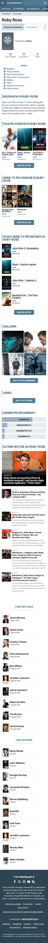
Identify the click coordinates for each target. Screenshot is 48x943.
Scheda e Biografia (13, 27)
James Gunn (16, 629)
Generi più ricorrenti (15, 85)
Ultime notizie (12, 88)
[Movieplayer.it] (14, 3)
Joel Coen (15, 823)
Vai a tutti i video (24, 400)
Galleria (10, 80)
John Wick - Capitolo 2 (24, 280)
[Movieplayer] (24, 877)
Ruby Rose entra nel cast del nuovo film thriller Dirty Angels (28, 516)
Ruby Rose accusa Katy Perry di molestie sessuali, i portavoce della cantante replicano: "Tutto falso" (24, 480)
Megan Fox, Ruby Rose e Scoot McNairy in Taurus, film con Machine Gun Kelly (26, 535)
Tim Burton (16, 714)
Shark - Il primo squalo (24, 153)
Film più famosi (13, 71)
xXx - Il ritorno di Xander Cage (9, 153)
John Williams (17, 763)
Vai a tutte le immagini (24, 380)
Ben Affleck (16, 666)
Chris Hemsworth (19, 654)
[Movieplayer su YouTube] (28, 881)
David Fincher (17, 726)
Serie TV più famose (15, 74)
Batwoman (21, 209)
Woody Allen (16, 847)
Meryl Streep (16, 751)
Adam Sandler (17, 859)
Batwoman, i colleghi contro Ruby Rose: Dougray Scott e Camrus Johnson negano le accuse (28, 555)
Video (9, 83)
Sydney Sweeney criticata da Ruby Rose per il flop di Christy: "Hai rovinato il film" (28, 494)
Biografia (10, 69)
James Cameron (18, 690)
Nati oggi (6, 9)
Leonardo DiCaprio (20, 787)
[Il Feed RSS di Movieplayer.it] (33, 881)
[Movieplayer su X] (19, 881)
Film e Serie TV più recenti (18, 77)
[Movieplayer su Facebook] (14, 881)
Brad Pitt (14, 811)
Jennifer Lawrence (19, 678)
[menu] (3, 3)
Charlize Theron (18, 641)
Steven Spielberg (19, 799)
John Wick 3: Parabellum (38, 153)
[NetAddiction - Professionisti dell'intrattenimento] (30, 919)
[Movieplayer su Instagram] (24, 881)
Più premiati (18, 9)
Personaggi (17, 14)
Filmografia (32, 27)
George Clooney (18, 775)
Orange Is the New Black (8, 210)
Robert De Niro (17, 702)
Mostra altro (24, 165)
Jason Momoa (17, 617)
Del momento (33, 9)
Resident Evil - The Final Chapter (25, 296)
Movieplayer (6, 14)
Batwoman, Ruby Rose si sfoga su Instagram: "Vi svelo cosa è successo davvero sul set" (28, 577)
